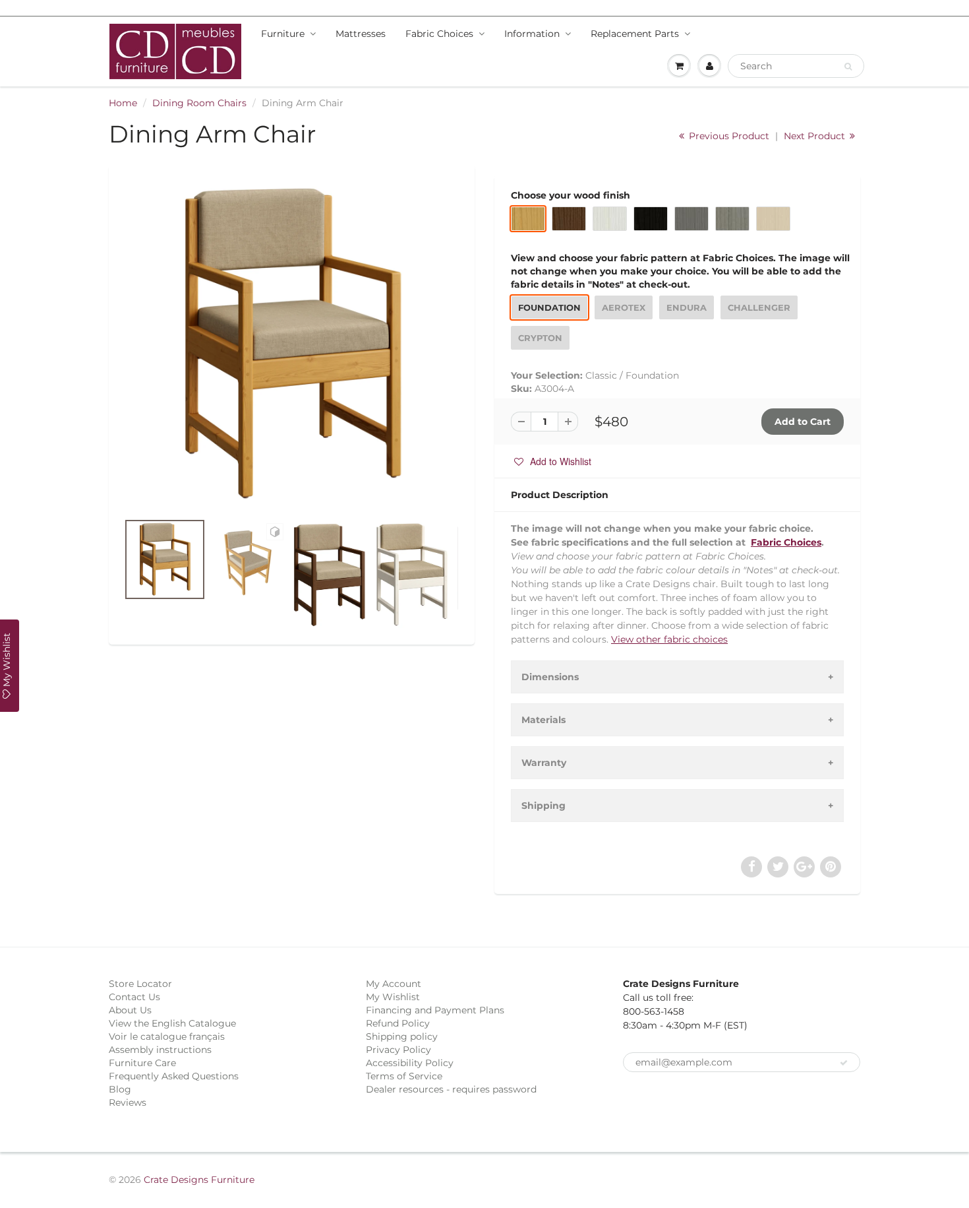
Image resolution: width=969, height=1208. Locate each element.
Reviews (127, 1102)
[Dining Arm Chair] (291, 344)
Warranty (543, 763)
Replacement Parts (635, 34)
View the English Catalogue (172, 1023)
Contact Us (134, 997)
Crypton (540, 338)
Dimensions (550, 677)
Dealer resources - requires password (451, 1089)
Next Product (816, 136)
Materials (543, 720)
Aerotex (623, 307)
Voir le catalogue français (167, 1036)
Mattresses (361, 34)
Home (123, 103)
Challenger (759, 307)
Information (532, 34)
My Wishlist (393, 997)
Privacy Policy (398, 1050)
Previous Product (727, 136)
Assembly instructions (160, 1050)
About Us (130, 1010)
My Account (393, 984)
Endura (686, 307)
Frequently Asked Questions (174, 1076)
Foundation (549, 307)
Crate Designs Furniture (199, 1180)
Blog (120, 1089)
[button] (552, 461)
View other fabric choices (669, 639)
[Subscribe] (843, 1062)
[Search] (848, 66)
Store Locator (140, 984)
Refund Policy (398, 1023)
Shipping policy (402, 1036)
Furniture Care (142, 1063)
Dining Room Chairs (199, 103)
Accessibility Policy (410, 1063)
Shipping (543, 805)
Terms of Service (404, 1076)
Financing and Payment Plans (435, 1010)
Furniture (283, 34)
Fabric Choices (439, 34)
